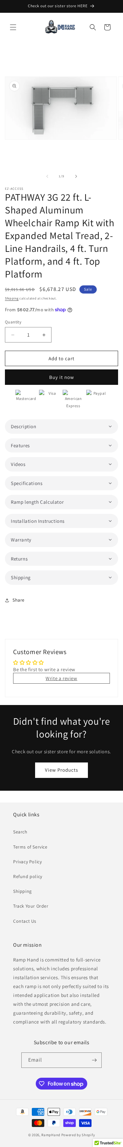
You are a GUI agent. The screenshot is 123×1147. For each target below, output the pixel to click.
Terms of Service (30, 847)
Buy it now (61, 377)
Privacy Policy (27, 862)
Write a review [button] (61, 678)
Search (20, 832)
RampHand (50, 1135)
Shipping (12, 298)
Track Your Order (31, 906)
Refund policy (27, 876)
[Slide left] (47, 176)
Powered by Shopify (78, 1135)
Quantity (13, 322)
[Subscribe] (94, 1060)
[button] (13, 27)
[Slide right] (76, 176)
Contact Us (24, 921)
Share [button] (18, 600)
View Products (61, 770)
